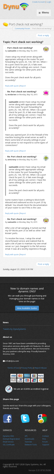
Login (49, 2)
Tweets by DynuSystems (14, 329)
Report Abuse (41, 368)
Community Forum (22, 28)
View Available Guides (27, 308)
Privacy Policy (27, 368)
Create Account (38, 2)
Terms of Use (13, 368)
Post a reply (43, 35)
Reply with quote (12, 86)
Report (23, 86)
